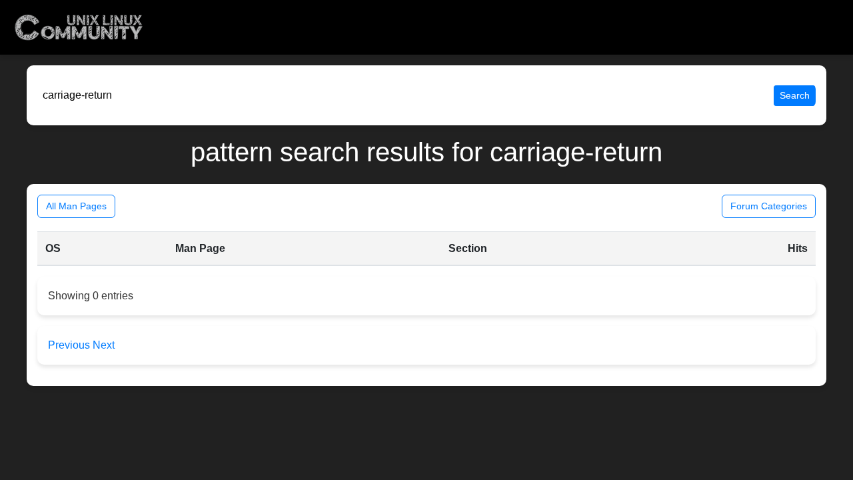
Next (104, 345)
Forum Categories (768, 206)
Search (795, 95)
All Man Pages (76, 206)
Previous (70, 345)
